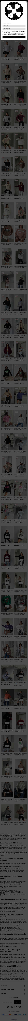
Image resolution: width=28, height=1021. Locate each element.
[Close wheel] (27, 1)
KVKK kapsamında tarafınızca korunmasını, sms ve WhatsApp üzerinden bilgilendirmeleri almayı (14, 34)
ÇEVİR (14, 37)
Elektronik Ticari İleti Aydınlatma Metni (18, 31)
